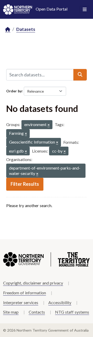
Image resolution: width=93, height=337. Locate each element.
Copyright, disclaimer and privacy (33, 282)
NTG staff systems (72, 311)
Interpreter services (20, 302)
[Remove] (49, 125)
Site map (11, 311)
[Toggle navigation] (84, 9)
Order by (14, 90)
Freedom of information (24, 292)
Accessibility (59, 302)
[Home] (7, 29)
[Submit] (80, 74)
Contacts (37, 311)
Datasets (25, 29)
